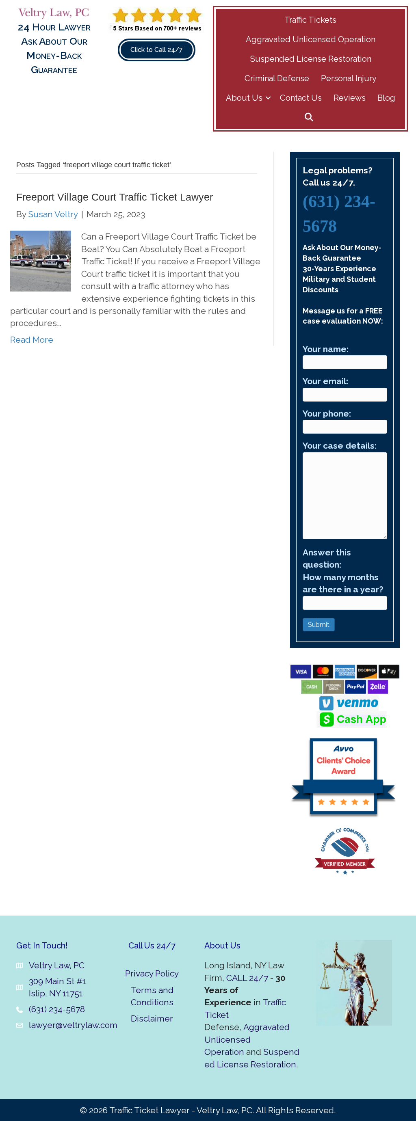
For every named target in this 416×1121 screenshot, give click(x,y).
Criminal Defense (277, 78)
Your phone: (327, 413)
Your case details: (340, 446)
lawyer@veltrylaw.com (73, 1025)
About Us (244, 98)
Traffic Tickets (310, 20)
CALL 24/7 (247, 978)
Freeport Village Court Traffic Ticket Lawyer (114, 197)
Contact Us (301, 98)
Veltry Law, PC (56, 965)
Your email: (325, 381)
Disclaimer (152, 1018)
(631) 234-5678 (57, 1009)
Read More (31, 340)
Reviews (350, 98)
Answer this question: (343, 570)
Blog (386, 98)
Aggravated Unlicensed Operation (310, 39)
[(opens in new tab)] (156, 19)
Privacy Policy (152, 973)
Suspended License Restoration (310, 59)
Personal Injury (349, 78)
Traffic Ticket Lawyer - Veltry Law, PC (180, 1110)
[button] (268, 98)
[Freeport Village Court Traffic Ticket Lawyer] (40, 260)
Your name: (326, 349)
